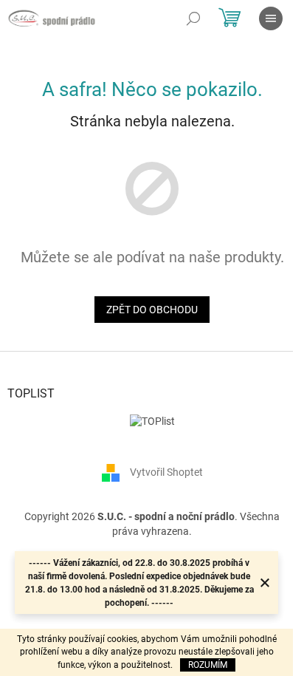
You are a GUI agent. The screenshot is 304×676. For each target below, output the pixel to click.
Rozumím (207, 665)
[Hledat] (193, 18)
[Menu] (271, 18)
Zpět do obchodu (152, 309)
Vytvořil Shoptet (166, 472)
